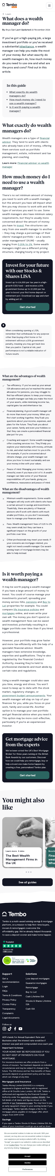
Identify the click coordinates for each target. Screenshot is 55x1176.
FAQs (4, 990)
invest (20, 225)
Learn (8, 14)
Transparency (9, 1008)
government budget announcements (23, 695)
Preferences (27, 1169)
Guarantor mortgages (36, 983)
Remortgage (32, 987)
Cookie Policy (9, 1004)
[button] (49, 5)
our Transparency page (22, 1103)
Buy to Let (31, 992)
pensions (31, 601)
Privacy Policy (9, 999)
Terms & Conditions (12, 995)
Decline (27, 1163)
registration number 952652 (32, 1097)
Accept (27, 1156)
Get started (27, 307)
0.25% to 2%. (25, 244)
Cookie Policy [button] (14, 1145)
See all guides (27, 882)
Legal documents (10, 1017)
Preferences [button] (24, 1148)
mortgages (8, 613)
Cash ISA (30, 1008)
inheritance (26, 46)
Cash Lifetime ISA (35, 996)
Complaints (8, 1013)
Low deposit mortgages (38, 978)
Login (5, 986)
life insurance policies (26, 609)
